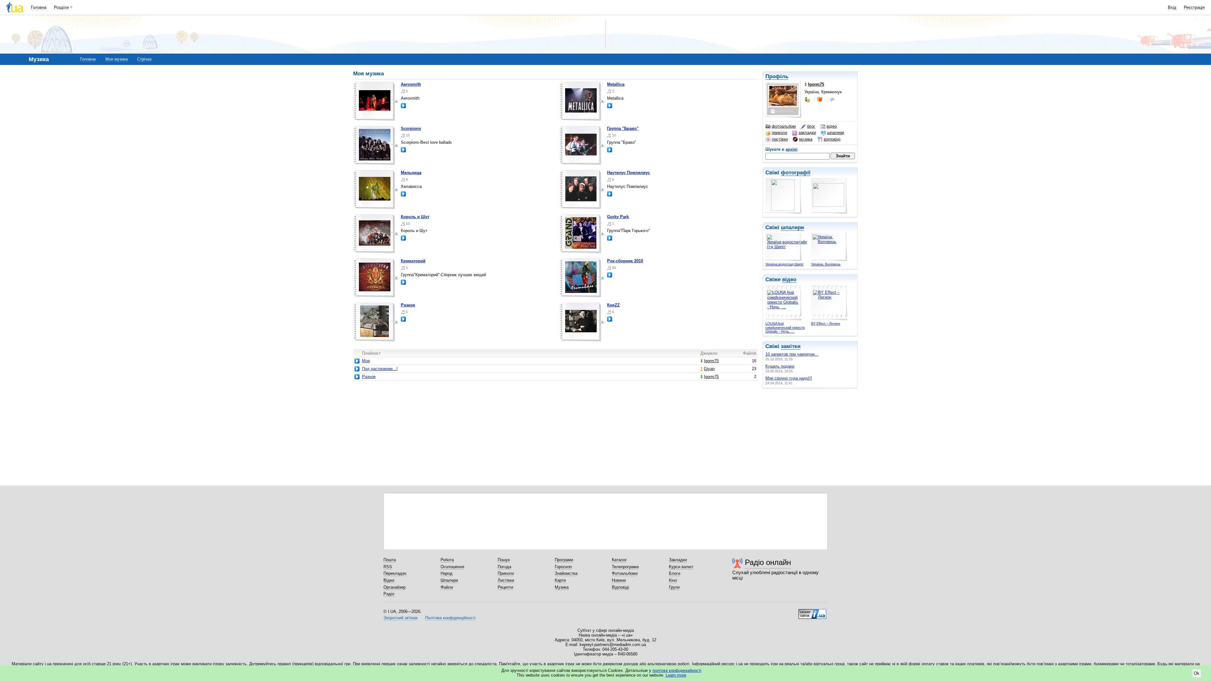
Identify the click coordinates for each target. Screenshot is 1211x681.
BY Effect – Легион (825, 323)
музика (805, 139)
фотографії (795, 173)
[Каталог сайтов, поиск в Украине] (812, 611)
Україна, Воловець (825, 264)
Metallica (615, 84)
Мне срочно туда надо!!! (788, 378)
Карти (560, 580)
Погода (504, 566)
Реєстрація (1194, 7)
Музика (562, 587)
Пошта (389, 559)
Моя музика (116, 59)
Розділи (61, 7)
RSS (387, 566)
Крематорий (413, 261)
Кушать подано (779, 366)
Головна (38, 7)
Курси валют (681, 566)
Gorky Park (618, 216)
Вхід (1172, 7)
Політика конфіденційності (450, 617)
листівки (780, 139)
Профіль (776, 76)
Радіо (388, 593)
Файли (447, 587)
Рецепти (505, 587)
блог (811, 126)
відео (832, 126)
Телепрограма (625, 566)
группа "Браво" (623, 128)
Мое (366, 360)
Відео (388, 580)
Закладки (678, 559)
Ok (1196, 673)
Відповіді (620, 587)
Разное (408, 305)
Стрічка (144, 59)
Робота (447, 559)
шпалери (835, 132)
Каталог (619, 559)
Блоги (674, 573)
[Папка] (376, 101)
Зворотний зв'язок (400, 617)
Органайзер (394, 587)
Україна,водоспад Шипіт (784, 264)
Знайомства (566, 573)
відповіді (832, 139)
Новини (619, 580)
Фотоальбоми (625, 573)
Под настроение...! (380, 368)
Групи (674, 587)
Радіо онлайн (768, 562)
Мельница (411, 172)
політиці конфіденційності (676, 670)
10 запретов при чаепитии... (791, 354)
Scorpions (411, 128)
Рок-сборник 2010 (625, 261)
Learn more (676, 675)
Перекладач (395, 573)
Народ (447, 573)
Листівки (506, 580)
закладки (807, 132)
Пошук (504, 559)
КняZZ (613, 305)
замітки (790, 346)
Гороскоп (563, 566)
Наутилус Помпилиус (628, 172)
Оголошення (452, 566)
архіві (792, 149)
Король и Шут (415, 216)
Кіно (673, 580)
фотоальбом (784, 126)
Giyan (709, 368)
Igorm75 (711, 360)
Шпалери (449, 580)
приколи (779, 132)
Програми (564, 559)
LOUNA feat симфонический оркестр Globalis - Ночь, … (785, 327)
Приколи (506, 573)
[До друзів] (807, 99)
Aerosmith (411, 84)
